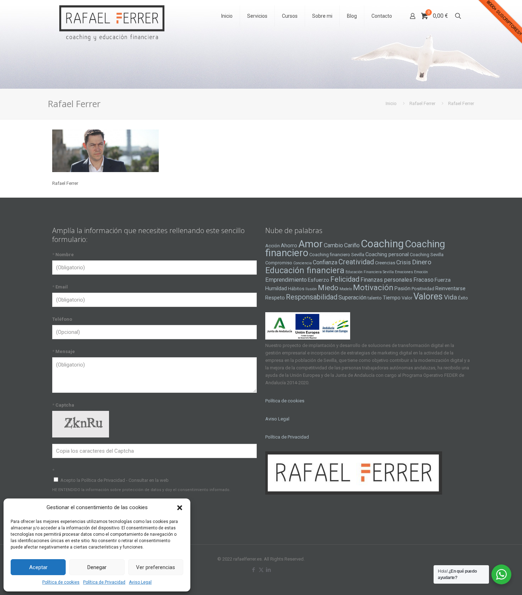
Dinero (421, 262)
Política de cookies (61, 582)
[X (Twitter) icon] (261, 570)
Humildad (276, 288)
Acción (272, 245)
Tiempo (392, 297)
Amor (310, 244)
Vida (450, 297)
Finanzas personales (386, 279)
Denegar (97, 567)
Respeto (275, 297)
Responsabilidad (311, 297)
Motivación (373, 287)
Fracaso (423, 279)
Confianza (325, 262)
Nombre (63, 254)
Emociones (404, 272)
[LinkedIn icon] (268, 570)
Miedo (328, 287)
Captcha (63, 405)
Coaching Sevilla (427, 254)
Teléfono (62, 319)
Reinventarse (450, 288)
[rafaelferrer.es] (111, 16)
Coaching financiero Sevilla (336, 254)
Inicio (391, 103)
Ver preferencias (155, 567)
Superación (352, 297)
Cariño (352, 245)
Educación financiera (304, 270)
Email (60, 287)
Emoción (421, 272)
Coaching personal (387, 254)
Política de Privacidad (104, 582)
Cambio (333, 245)
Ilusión (311, 289)
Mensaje (63, 351)
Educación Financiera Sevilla (370, 272)
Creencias (385, 262)
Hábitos (296, 288)
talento (375, 298)
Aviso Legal (140, 582)
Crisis (403, 262)
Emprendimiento (286, 279)
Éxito (463, 298)
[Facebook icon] (253, 570)
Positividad (423, 288)
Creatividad (356, 262)
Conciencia (302, 263)
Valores (428, 296)
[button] (179, 507)
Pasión (402, 288)
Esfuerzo (318, 280)
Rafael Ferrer (422, 103)
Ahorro (289, 245)
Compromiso (278, 262)
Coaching (382, 244)
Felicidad (344, 279)
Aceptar (38, 567)
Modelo (345, 289)
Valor (407, 298)
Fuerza (443, 280)
